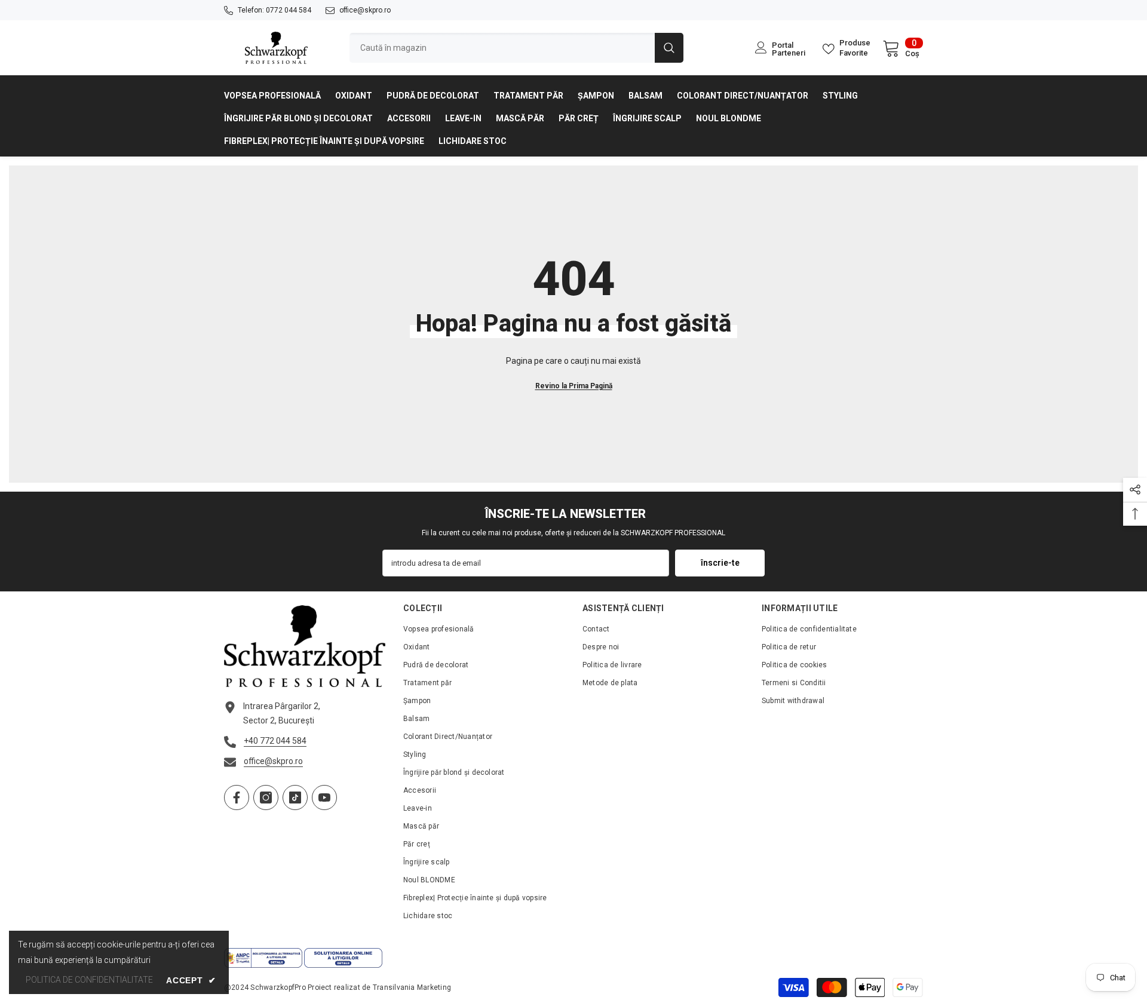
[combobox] (502, 48)
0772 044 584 (288, 10)
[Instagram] (265, 797)
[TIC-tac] (295, 797)
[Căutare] (516, 48)
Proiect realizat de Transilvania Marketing (379, 987)
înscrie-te (720, 563)
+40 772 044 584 (275, 741)
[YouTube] (324, 797)
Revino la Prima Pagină (573, 386)
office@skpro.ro (365, 10)
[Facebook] (236, 797)
